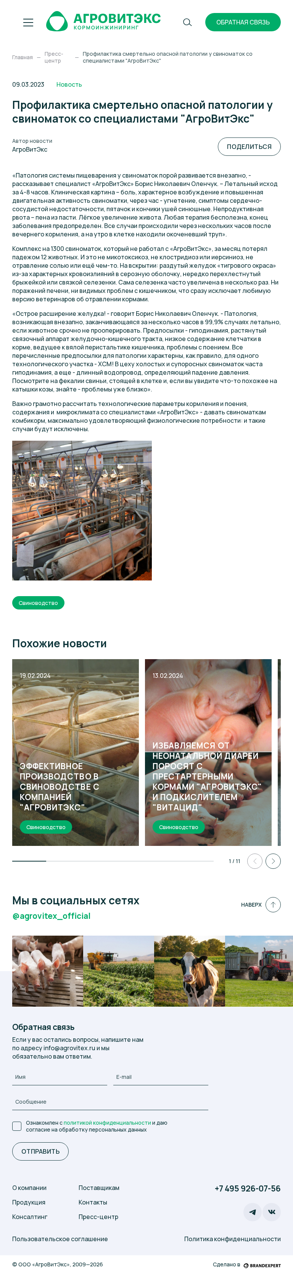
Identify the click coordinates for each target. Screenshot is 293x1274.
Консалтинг (29, 1217)
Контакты (93, 1202)
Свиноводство (38, 602)
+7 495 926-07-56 (248, 1188)
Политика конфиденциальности (232, 1239)
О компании (29, 1187)
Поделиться (249, 146)
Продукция (28, 1202)
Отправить (40, 1151)
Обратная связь (243, 22)
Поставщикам (99, 1187)
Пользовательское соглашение (60, 1239)
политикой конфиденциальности (107, 1122)
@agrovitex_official (51, 916)
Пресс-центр (98, 1217)
